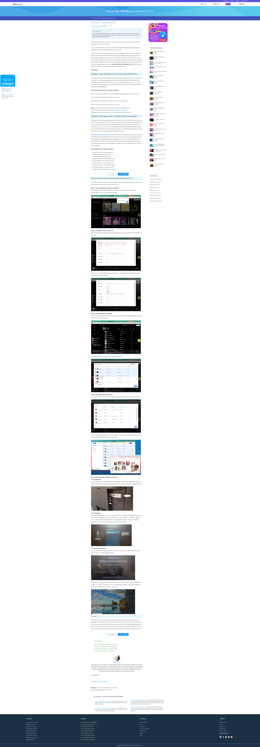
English (104, 26)
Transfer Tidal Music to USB (160, 129)
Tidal (98, 18)
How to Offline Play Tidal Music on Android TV (106, 644)
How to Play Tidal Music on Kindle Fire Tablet (106, 648)
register (110, 689)
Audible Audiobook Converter (156, 200)
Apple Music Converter (155, 184)
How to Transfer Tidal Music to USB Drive (105, 651)
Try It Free (109, 174)
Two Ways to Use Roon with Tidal (102, 708)
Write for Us (222, 726)
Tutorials (221, 724)
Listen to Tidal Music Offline (160, 154)
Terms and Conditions (144, 728)
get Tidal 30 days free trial (120, 110)
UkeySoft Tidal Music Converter (99, 134)
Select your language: (96, 26)
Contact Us (142, 726)
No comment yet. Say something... (99, 681)
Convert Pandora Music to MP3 (87, 735)
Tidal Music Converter (154, 190)
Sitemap (142, 733)
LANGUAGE (243, 1)
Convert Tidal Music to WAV (160, 71)
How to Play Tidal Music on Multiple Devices (106, 646)
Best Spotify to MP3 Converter (87, 726)
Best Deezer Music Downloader (87, 739)
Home (94, 18)
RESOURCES (226, 1)
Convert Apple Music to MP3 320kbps (89, 722)
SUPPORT (237, 1)
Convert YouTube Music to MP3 (87, 730)
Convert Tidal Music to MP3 (160, 62)
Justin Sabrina (96, 22)
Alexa (111, 57)
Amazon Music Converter (155, 187)
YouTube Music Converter (155, 192)
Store (141, 724)
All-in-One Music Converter (155, 179)
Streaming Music (158, 63)
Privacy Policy (143, 730)
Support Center (223, 722)
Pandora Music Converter (155, 198)
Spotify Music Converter (155, 182)
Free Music (156, 116)
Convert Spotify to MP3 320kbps (88, 724)
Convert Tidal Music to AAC (160, 66)
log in (103, 687)
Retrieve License (223, 730)
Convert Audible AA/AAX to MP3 (88, 737)
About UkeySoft (143, 722)
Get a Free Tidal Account (159, 119)
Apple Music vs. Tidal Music (160, 149)
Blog (141, 735)
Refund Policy (223, 728)
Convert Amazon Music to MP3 (87, 728)
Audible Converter (30, 739)
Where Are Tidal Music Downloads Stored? (140, 700)
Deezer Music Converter (155, 195)
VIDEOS (232, 1)
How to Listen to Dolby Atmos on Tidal (139, 706)
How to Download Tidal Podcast (102, 701)
